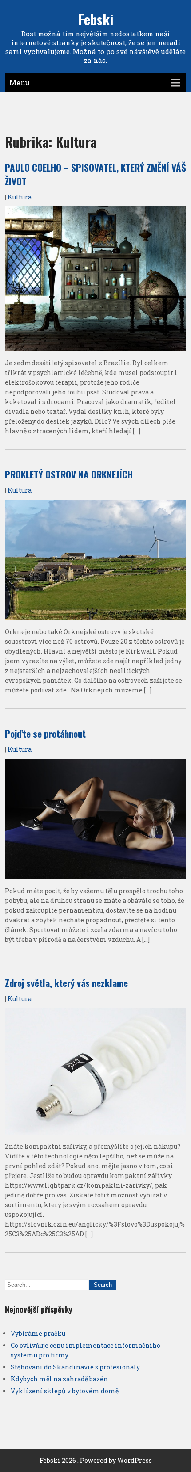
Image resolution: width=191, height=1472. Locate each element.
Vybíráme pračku (38, 1333)
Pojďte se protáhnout (45, 733)
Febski (95, 19)
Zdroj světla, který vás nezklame (66, 983)
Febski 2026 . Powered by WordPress (96, 1460)
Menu (19, 82)
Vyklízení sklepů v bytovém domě (65, 1391)
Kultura (20, 197)
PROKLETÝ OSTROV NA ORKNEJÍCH (69, 474)
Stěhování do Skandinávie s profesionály (75, 1367)
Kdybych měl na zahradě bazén (59, 1379)
